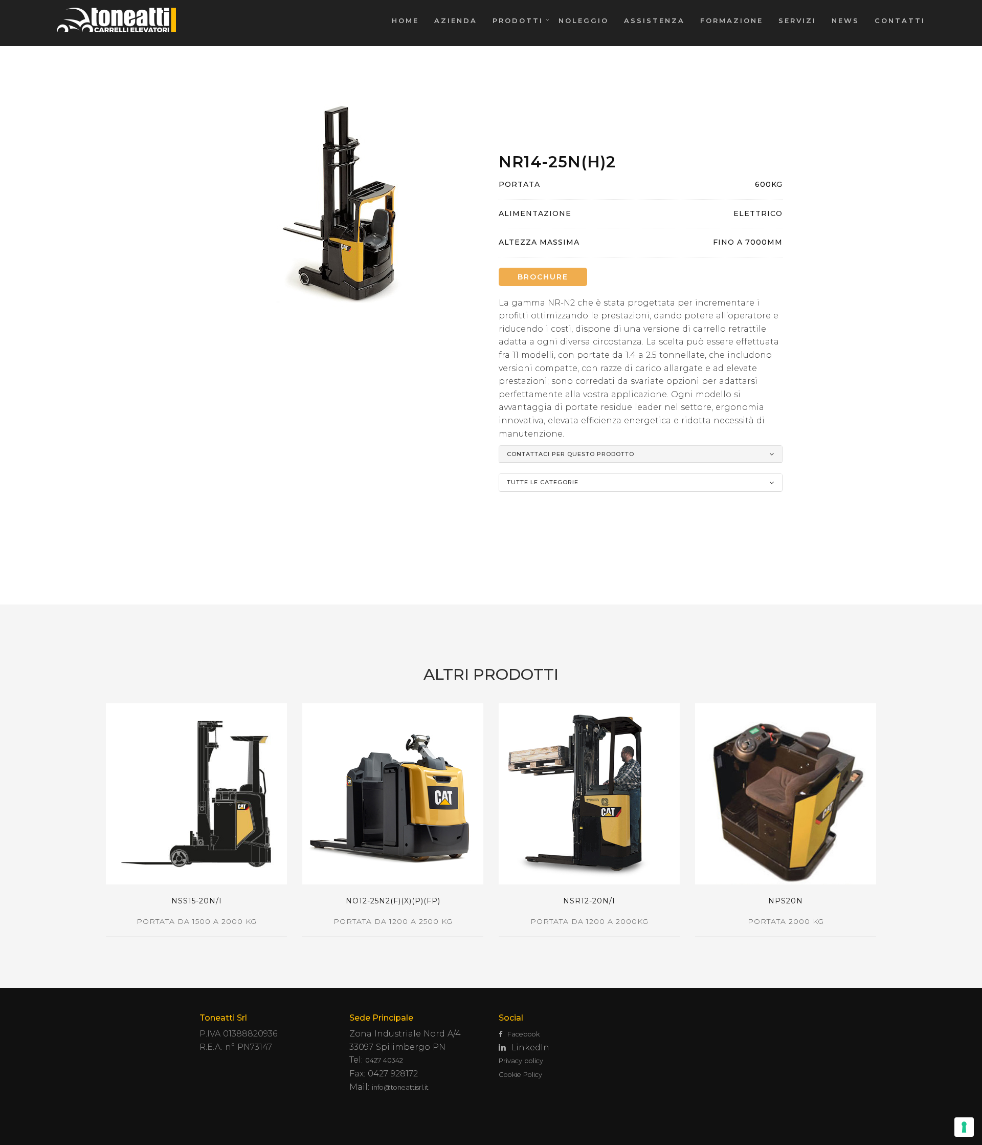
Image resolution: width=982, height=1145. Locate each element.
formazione (731, 20)
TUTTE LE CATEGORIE (542, 482)
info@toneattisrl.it (400, 1087)
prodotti (518, 20)
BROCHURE (543, 277)
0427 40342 (384, 1060)
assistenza (654, 20)
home (405, 20)
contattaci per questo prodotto (570, 454)
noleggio (584, 20)
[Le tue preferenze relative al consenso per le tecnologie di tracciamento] (964, 1127)
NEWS (845, 20)
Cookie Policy (520, 1074)
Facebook (523, 1034)
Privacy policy (521, 1061)
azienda (455, 20)
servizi (797, 20)
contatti (900, 20)
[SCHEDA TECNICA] (196, 793)
